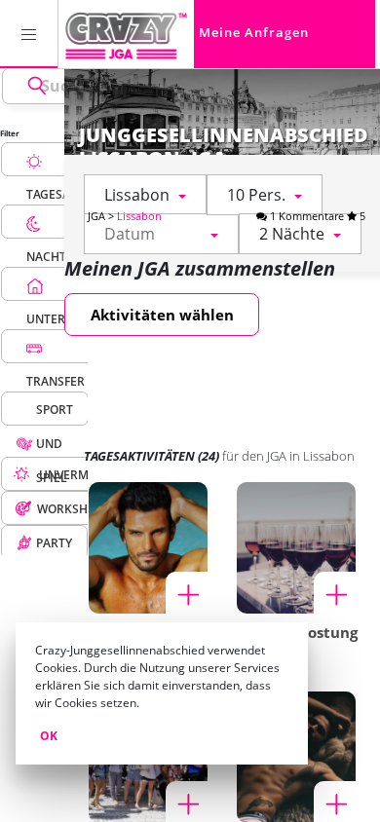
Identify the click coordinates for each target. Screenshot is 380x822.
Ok (48, 736)
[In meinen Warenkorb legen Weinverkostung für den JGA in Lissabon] (335, 593)
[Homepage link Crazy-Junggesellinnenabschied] (126, 34)
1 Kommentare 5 (316, 215)
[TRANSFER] (55, 346)
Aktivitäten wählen (162, 314)
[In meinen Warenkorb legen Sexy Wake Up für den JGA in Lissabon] (187, 593)
